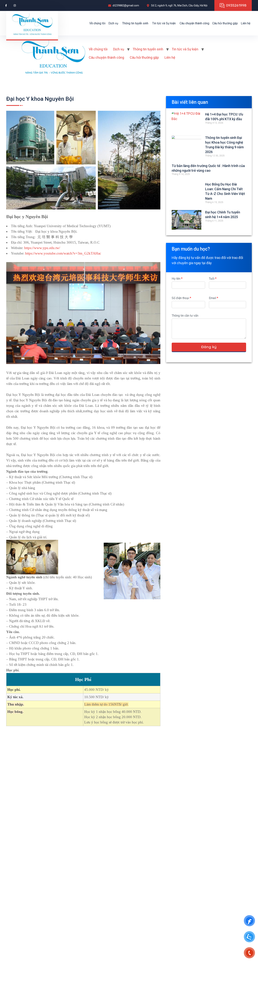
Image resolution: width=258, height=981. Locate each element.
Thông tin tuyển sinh (135, 23)
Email (213, 298)
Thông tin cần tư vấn (185, 315)
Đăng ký (209, 347)
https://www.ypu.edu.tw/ (42, 248)
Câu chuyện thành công (194, 23)
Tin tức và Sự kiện (164, 23)
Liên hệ (245, 23)
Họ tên (177, 278)
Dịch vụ (113, 23)
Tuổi (212, 278)
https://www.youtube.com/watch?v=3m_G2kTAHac (63, 253)
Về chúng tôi (97, 23)
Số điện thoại (181, 298)
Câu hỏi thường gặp (225, 23)
